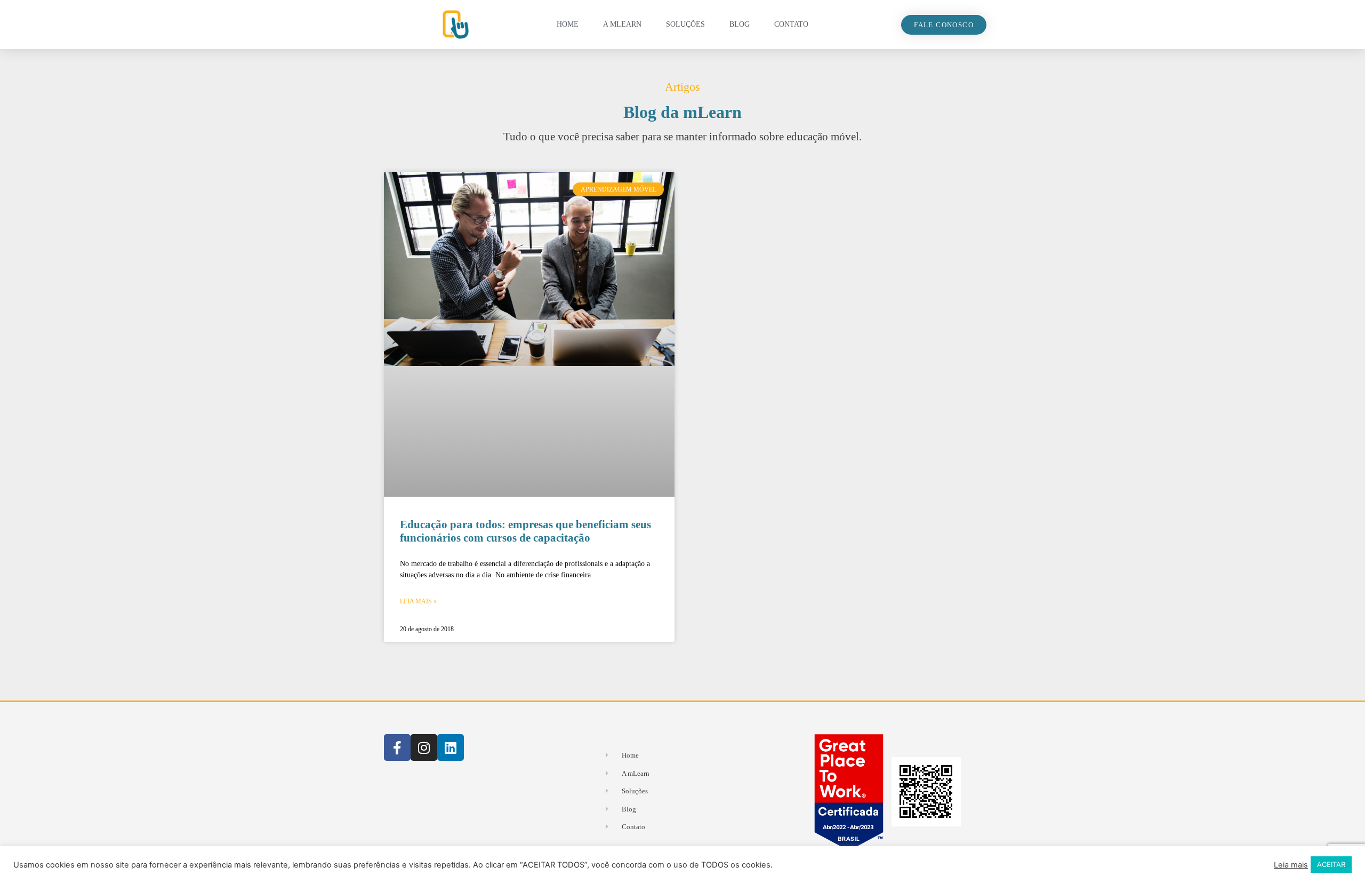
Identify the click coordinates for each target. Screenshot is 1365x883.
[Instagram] (424, 747)
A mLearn (622, 24)
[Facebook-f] (397, 747)
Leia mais (1291, 865)
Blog (739, 24)
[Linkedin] (450, 747)
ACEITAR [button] (1331, 864)
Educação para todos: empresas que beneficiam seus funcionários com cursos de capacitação (525, 531)
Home (568, 24)
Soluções (685, 24)
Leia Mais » (418, 601)
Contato (791, 24)
